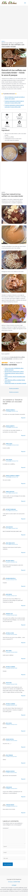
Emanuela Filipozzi (10, 771)
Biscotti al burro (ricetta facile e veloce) (14, 371)
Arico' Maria (8, 650)
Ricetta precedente (14, 388)
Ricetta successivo (14, 392)
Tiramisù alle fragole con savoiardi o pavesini (15, 383)
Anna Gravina (9, 459)
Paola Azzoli (9, 723)
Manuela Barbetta (10, 426)
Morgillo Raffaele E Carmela (12, 475)
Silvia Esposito (9, 527)
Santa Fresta (9, 594)
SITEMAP (14, 885)
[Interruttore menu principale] (25, 2)
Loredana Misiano (10, 804)
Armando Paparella (10, 409)
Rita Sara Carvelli (10, 560)
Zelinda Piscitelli (10, 739)
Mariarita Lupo (9, 613)
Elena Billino (9, 787)
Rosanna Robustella (11, 578)
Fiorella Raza (9, 443)
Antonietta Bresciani (11, 509)
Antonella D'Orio (10, 633)
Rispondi (23, 417)
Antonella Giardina (10, 666)
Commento (6, 828)
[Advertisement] (14, 24)
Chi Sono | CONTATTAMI (14, 881)
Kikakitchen (8, 682)
